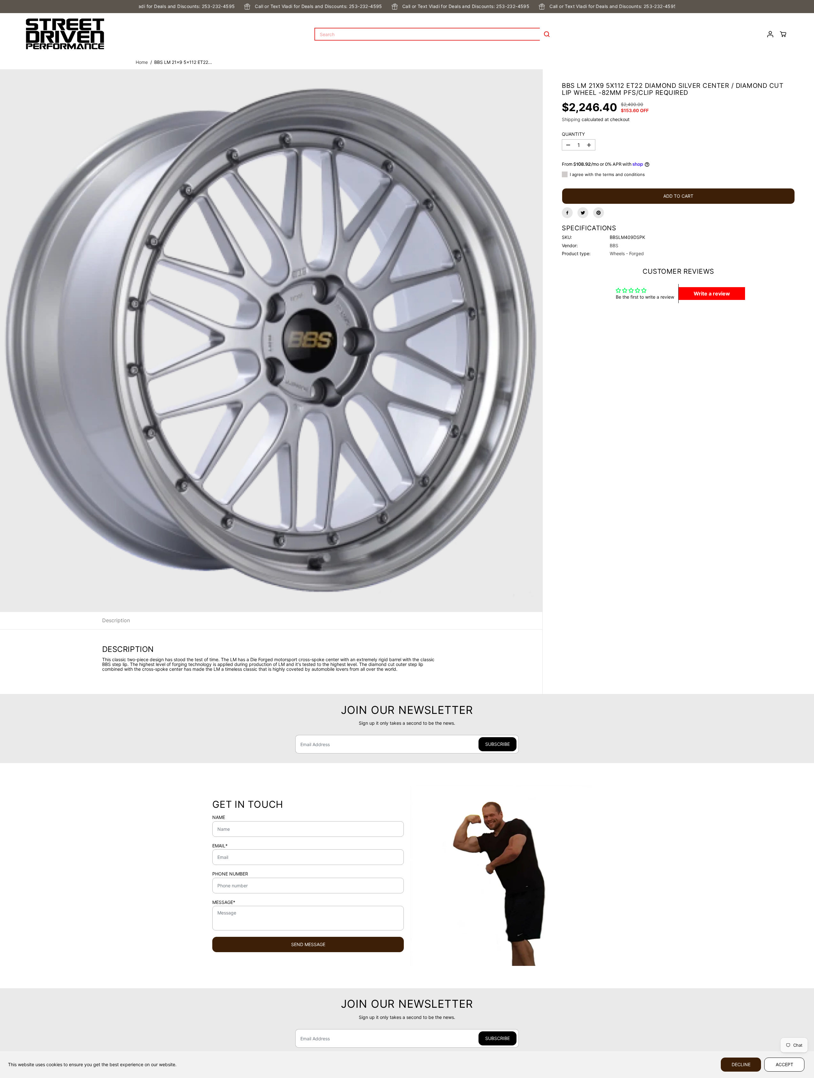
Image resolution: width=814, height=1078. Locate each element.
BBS (614, 245)
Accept (784, 1064)
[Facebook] (567, 212)
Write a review (712, 293)
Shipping (571, 119)
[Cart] (783, 34)
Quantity (573, 134)
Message (223, 902)
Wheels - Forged (627, 253)
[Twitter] (582, 212)
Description (116, 620)
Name (218, 817)
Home (142, 62)
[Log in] (770, 34)
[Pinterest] (598, 212)
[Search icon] (547, 34)
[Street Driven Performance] (65, 34)
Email (220, 845)
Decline (741, 1064)
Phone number (230, 873)
